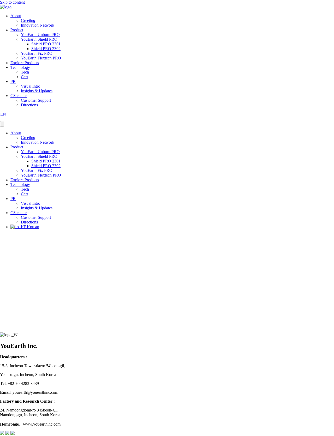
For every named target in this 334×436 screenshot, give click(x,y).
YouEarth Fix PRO (36, 53)
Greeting (28, 20)
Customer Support (36, 100)
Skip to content (12, 2)
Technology (20, 67)
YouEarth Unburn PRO (40, 34)
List (3, 325)
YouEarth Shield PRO (39, 39)
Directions (29, 105)
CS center (18, 95)
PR (13, 81)
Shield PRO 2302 (46, 48)
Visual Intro (30, 86)
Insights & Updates (36, 91)
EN (3, 114)
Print (5, 315)
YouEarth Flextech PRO (41, 58)
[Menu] (2, 123)
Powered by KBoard (17, 330)
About (15, 16)
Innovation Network (37, 25)
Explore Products (24, 62)
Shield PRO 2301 (46, 44)
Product (16, 30)
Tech (25, 72)
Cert (24, 77)
